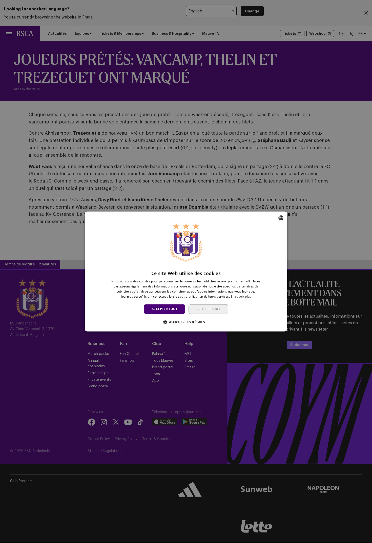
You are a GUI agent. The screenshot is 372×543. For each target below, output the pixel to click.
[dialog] (186, 271)
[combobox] (280, 217)
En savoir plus (241, 296)
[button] (186, 322)
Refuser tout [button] (208, 309)
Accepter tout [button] (164, 309)
